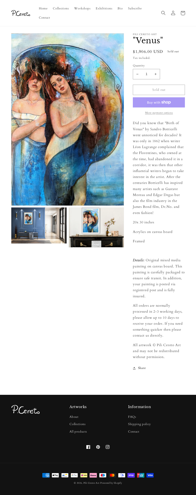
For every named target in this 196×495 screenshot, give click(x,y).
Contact (133, 431)
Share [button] (142, 368)
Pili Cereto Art (91, 483)
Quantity (139, 65)
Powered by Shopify (111, 483)
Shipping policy (139, 424)
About (73, 417)
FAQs (132, 417)
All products (78, 431)
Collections (77, 424)
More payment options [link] (159, 113)
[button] (163, 13)
